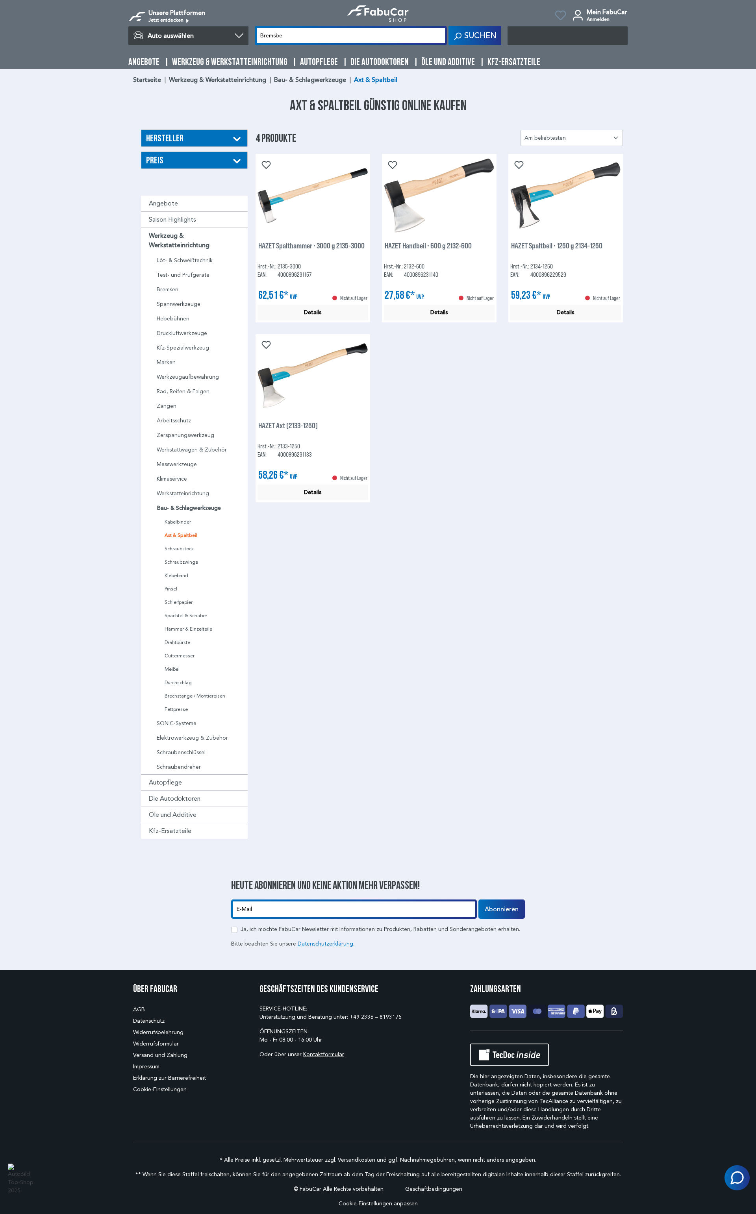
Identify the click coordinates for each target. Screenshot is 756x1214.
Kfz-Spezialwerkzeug (183, 347)
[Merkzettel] (560, 16)
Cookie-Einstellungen (160, 1089)
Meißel (172, 669)
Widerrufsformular (156, 1043)
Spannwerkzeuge (178, 304)
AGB (139, 1009)
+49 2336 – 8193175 (376, 1017)
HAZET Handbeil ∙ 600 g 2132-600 (428, 245)
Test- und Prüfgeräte (183, 275)
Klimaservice (172, 479)
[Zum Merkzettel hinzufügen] (265, 164)
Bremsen (167, 289)
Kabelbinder (178, 522)
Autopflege (165, 782)
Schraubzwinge (181, 562)
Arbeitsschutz (174, 420)
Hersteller (164, 138)
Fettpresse (176, 709)
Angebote (163, 203)
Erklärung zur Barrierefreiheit (169, 1078)
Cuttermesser (180, 656)
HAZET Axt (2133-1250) (288, 425)
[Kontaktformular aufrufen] (737, 1178)
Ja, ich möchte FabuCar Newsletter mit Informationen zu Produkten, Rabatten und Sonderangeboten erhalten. (380, 929)
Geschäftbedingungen (433, 1189)
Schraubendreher (179, 767)
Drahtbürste (177, 642)
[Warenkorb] (568, 35)
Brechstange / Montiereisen (195, 696)
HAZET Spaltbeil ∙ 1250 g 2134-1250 (556, 245)
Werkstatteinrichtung (183, 493)
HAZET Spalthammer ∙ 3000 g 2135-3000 (311, 245)
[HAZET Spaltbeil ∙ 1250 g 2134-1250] (565, 195)
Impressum (146, 1066)
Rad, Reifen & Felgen (183, 391)
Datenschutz (149, 1021)
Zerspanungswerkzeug (185, 435)
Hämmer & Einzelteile (188, 629)
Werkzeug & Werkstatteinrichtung (179, 240)
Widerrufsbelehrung (158, 1032)
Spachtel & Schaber (186, 615)
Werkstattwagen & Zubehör (192, 449)
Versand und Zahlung (160, 1055)
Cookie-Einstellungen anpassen (378, 1203)
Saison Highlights (172, 219)
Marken (166, 362)
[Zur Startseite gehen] (378, 13)
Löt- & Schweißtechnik (185, 260)
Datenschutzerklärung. (326, 943)
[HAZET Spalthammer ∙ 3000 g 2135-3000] (313, 195)
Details (313, 312)
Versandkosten (356, 1160)
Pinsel (171, 589)
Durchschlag (178, 682)
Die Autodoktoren (174, 798)
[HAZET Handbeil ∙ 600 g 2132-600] (439, 195)
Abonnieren (502, 909)
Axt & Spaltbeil (181, 535)
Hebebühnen (173, 318)
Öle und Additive (172, 814)
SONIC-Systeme (176, 723)
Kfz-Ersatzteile (170, 831)
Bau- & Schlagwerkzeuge (189, 508)
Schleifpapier (179, 602)
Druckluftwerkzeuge (182, 333)
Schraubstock (179, 548)
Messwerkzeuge (177, 464)
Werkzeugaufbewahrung (188, 377)
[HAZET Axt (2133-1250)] (313, 375)
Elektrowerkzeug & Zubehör (192, 738)
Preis (154, 160)
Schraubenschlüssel (181, 752)
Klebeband (176, 575)
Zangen (166, 406)
